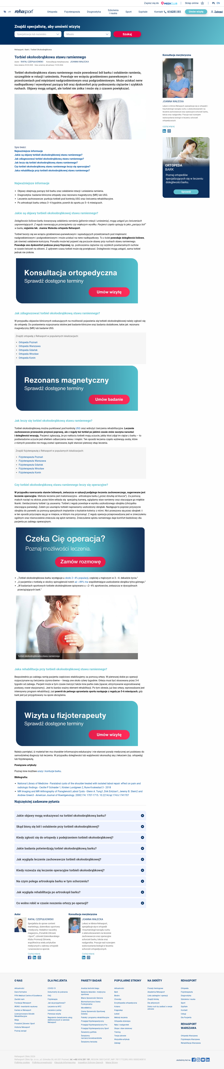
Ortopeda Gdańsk (28, 350)
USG (78, 428)
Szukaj (127, 34)
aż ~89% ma (81, 581)
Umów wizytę (196, 11)
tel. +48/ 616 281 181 (80, 1059)
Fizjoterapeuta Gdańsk (31, 464)
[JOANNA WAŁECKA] (74, 925)
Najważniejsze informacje (28, 151)
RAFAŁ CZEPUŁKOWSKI (32, 61)
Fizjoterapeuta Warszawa (32, 460)
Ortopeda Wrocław (29, 353)
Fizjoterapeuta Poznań (31, 457)
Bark (27, 49)
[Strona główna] (24, 11)
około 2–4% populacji (76, 578)
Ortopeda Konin (27, 357)
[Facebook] (194, 1060)
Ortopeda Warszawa (30, 346)
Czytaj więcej (34, 953)
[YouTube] (203, 1060)
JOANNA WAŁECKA (79, 61)
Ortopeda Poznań (28, 342)
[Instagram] (198, 1060)
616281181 (174, 11)
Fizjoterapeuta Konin (30, 472)
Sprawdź (186, 191)
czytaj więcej (168, 126)
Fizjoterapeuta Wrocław (31, 468)
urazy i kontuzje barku (49, 771)
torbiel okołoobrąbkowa (41, 49)
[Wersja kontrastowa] (5, 11)
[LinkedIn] (208, 1060)
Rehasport (18, 49)
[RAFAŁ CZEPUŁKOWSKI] (20, 924)
